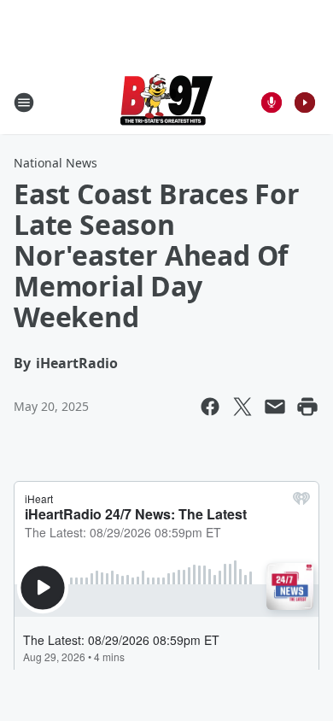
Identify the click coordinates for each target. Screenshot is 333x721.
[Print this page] (307, 407)
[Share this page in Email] (275, 407)
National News (55, 163)
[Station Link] (166, 102)
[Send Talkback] (271, 102)
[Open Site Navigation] (24, 102)
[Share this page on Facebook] (210, 407)
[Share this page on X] (242, 407)
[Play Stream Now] (305, 102)
